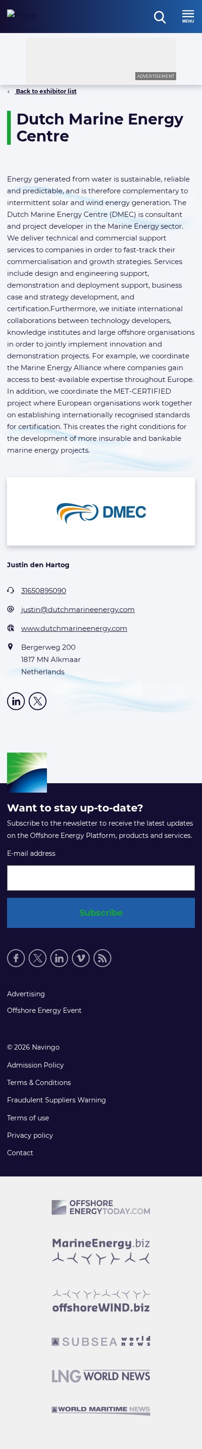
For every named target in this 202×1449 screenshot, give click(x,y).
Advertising (26, 994)
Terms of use (28, 1118)
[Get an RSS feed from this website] (102, 958)
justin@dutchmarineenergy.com (78, 609)
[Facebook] (16, 958)
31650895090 (43, 590)
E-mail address (31, 853)
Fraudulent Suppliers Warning (56, 1100)
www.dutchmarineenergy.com (74, 628)
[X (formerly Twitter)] (38, 701)
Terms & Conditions (39, 1082)
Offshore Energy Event (44, 1010)
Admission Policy (35, 1065)
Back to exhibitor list (46, 91)
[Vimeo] (81, 958)
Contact (20, 1153)
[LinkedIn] (16, 701)
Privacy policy (30, 1135)
